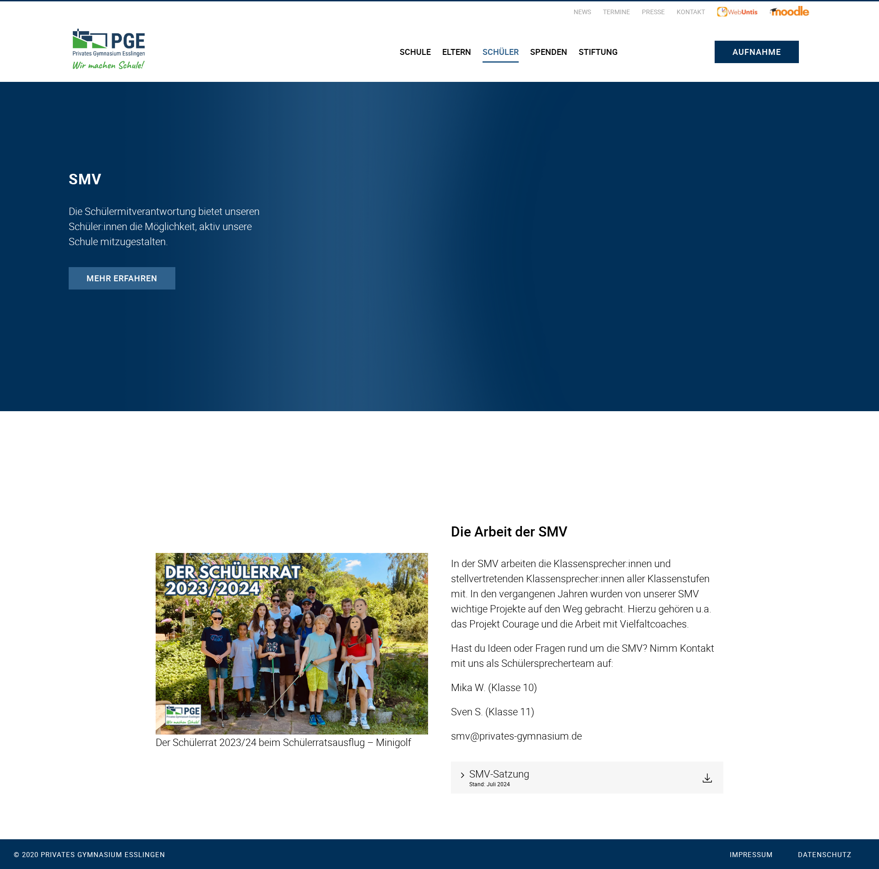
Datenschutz (825, 854)
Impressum (751, 854)
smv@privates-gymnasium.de (516, 735)
